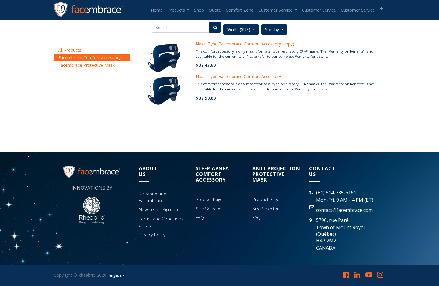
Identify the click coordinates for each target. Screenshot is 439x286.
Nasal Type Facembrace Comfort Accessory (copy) (245, 44)
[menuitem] (156, 10)
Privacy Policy (152, 235)
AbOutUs (148, 171)
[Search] (215, 27)
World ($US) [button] (239, 29)
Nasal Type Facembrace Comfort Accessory (238, 76)
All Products (69, 50)
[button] (381, 8)
